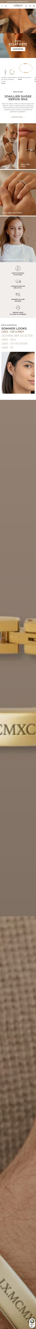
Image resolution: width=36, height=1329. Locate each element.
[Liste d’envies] (30, 6)
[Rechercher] (6, 6)
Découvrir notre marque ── (18, 117)
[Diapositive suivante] (33, 72)
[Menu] (2, 6)
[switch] (32, 1326)
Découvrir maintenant (18, 49)
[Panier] (34, 6)
